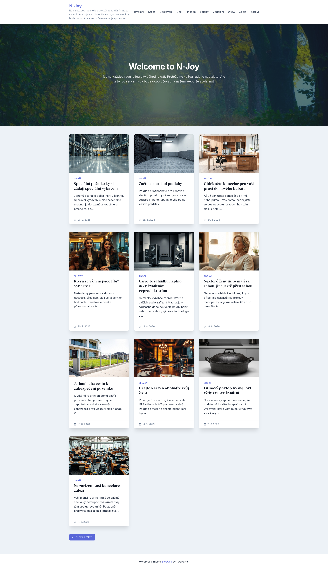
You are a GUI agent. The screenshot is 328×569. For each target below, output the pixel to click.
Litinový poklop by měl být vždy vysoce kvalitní (227, 390)
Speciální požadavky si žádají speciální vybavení (96, 186)
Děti (179, 11)
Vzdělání (218, 11)
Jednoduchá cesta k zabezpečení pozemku (93, 386)
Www (231, 11)
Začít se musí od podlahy (160, 183)
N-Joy (75, 5)
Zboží (243, 11)
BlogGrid (167, 561)
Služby (204, 11)
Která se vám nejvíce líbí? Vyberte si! (96, 284)
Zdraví (255, 11)
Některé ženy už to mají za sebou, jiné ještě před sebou (228, 284)
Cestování (166, 11)
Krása (151, 11)
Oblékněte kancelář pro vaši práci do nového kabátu (229, 186)
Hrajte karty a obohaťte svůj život (164, 390)
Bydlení (139, 11)
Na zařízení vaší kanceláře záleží (97, 488)
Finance (191, 11)
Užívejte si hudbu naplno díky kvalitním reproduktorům (160, 286)
